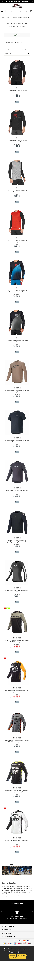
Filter (18, 35)
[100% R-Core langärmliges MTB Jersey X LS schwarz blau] (17, 272)
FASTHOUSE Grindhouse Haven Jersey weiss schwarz (17, 841)
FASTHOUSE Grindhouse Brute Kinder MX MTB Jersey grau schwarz (17, 741)
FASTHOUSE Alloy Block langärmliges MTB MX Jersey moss (17, 641)
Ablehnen (12, 955)
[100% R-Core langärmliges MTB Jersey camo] (17, 172)
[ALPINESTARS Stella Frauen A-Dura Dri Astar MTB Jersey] (17, 572)
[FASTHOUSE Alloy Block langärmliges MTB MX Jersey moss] (17, 622)
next (32, 1)
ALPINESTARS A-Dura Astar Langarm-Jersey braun (17, 391)
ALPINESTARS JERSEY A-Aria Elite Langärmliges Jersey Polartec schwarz (17, 541)
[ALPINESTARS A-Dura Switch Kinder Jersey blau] (17, 472)
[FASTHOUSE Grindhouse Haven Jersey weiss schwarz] (17, 822)
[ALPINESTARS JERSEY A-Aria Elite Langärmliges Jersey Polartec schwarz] (17, 522)
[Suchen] (21, 11)
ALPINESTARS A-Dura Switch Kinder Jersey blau (17, 491)
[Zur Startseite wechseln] (17, 6)
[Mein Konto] (27, 11)
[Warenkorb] (31, 11)
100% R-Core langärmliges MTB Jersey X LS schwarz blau (17, 291)
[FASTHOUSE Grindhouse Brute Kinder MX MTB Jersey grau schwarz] (17, 722)
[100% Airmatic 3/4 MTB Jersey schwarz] (17, 72)
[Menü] (2, 11)
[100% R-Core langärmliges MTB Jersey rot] (17, 222)
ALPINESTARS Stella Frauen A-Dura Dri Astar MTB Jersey (17, 591)
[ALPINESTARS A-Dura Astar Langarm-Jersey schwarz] (17, 422)
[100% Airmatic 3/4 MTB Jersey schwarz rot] (17, 122)
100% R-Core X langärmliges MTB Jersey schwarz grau (17, 341)
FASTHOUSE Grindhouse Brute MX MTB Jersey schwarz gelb (17, 791)
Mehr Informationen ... (17, 953)
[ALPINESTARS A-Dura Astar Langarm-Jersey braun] (17, 372)
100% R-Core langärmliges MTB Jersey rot (17, 241)
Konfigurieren (21, 955)
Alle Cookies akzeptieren (18, 958)
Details (17, 101)
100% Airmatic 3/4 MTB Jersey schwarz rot (17, 141)
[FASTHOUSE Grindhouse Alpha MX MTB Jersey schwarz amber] (17, 672)
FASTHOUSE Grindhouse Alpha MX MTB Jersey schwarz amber (17, 691)
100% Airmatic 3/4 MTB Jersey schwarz (17, 91)
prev (3, 1)
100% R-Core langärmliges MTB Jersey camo (17, 191)
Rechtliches (6, 933)
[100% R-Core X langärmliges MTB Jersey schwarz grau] (17, 322)
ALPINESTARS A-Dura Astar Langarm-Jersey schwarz (17, 441)
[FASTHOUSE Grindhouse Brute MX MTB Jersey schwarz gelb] (17, 772)
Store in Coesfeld (9, 883)
